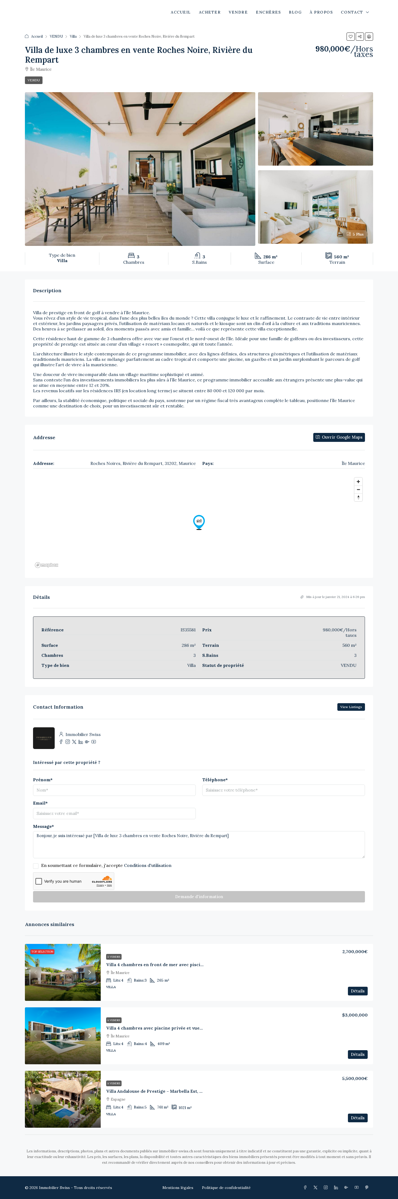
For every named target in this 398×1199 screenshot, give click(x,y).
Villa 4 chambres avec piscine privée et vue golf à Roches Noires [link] (175, 1028)
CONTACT (352, 12)
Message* (43, 826)
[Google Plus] (347, 1187)
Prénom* (43, 779)
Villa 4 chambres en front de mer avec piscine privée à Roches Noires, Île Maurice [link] (194, 964)
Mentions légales (177, 1187)
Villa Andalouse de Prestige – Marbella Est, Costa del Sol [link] (166, 1091)
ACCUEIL (181, 12)
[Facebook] (306, 1187)
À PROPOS (321, 12)
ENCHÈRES (268, 12)
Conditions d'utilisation (147, 865)
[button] (351, 37)
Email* (40, 803)
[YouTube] (358, 1187)
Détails (358, 991)
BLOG (295, 12)
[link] (63, 972)
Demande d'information (199, 896)
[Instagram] (327, 1187)
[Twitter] (316, 1187)
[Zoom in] (358, 482)
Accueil (37, 36)
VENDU (56, 36)
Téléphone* (215, 779)
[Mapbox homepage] (46, 565)
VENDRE (238, 12)
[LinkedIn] (337, 1187)
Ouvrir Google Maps (342, 437)
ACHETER (210, 12)
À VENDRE (113, 957)
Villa (73, 36)
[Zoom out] (358, 489)
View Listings (351, 707)
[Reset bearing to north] (358, 497)
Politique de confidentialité (226, 1187)
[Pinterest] (368, 1187)
